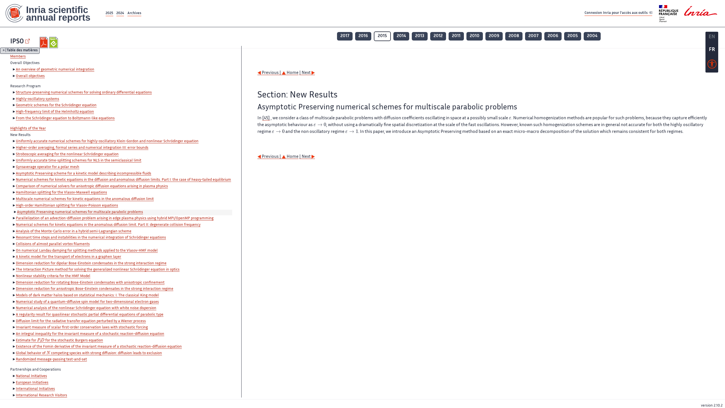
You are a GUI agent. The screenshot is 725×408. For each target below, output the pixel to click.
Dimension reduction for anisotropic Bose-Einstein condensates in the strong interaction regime (94, 289)
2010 (474, 36)
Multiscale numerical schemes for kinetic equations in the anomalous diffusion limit (85, 199)
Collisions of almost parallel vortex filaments (53, 244)
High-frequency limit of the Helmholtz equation (55, 112)
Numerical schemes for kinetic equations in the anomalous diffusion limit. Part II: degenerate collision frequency (108, 225)
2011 (456, 36)
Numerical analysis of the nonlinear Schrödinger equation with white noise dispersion (86, 308)
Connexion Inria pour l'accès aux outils (617, 13)
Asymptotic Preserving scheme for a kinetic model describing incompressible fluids (83, 173)
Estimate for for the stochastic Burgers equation (59, 341)
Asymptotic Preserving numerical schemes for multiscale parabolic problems (80, 212)
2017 (344, 36)
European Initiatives (32, 382)
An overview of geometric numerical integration (55, 69)
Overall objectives (30, 76)
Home (292, 73)
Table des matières (22, 50)
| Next (305, 73)
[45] (266, 118)
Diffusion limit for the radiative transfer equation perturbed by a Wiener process (81, 321)
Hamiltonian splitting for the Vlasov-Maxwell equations (61, 192)
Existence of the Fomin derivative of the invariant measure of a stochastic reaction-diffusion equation (99, 346)
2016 (363, 36)
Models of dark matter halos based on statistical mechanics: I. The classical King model (87, 295)
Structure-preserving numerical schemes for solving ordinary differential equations (84, 92)
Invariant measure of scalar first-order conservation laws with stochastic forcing (82, 327)
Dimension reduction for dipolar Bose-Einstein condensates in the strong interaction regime (91, 263)
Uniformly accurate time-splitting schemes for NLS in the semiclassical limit (78, 160)
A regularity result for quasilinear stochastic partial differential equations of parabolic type (89, 314)
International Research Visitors (41, 395)
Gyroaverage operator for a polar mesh (47, 167)
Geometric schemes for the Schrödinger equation (56, 105)
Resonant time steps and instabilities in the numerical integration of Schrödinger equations (91, 237)
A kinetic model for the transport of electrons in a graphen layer (68, 257)
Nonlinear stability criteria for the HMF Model (53, 276)
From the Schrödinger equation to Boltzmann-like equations (65, 118)
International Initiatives (35, 389)
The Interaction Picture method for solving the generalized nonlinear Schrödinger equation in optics (98, 269)
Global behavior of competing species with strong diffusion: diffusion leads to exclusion (89, 353)
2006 (553, 36)
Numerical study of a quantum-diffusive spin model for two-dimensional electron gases (87, 302)
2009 (494, 36)
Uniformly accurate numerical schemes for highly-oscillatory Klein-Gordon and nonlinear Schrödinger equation (107, 141)
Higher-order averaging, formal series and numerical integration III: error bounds (82, 148)
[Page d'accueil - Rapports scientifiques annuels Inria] (52, 13)
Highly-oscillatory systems (37, 99)
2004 (592, 36)
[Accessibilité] (712, 65)
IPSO (17, 42)
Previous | (271, 73)
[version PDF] (45, 42)
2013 (419, 36)
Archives (134, 13)
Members (18, 56)
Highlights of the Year (28, 128)
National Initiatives (31, 376)
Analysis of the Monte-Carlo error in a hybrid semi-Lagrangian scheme (73, 231)
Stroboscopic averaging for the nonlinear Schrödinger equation (67, 154)
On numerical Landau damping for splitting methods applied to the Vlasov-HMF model (87, 250)
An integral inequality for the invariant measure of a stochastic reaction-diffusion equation (90, 334)
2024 (120, 13)
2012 (438, 36)
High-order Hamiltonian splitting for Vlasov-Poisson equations (67, 205)
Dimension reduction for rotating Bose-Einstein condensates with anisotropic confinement (90, 282)
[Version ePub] (54, 42)
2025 (109, 13)
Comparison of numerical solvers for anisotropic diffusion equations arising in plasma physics (92, 186)
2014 (401, 36)
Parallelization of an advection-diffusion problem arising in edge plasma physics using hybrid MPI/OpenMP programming (115, 218)
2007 (533, 36)
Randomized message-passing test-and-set (51, 359)
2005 (573, 36)
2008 (514, 36)
